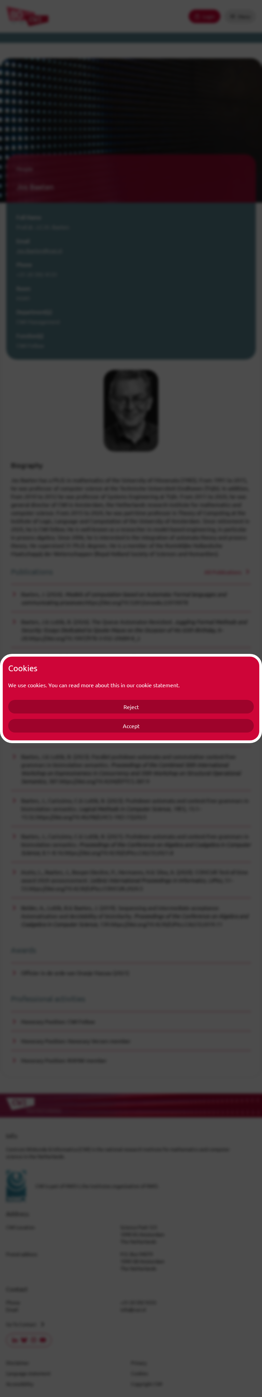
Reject (131, 706)
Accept (131, 725)
